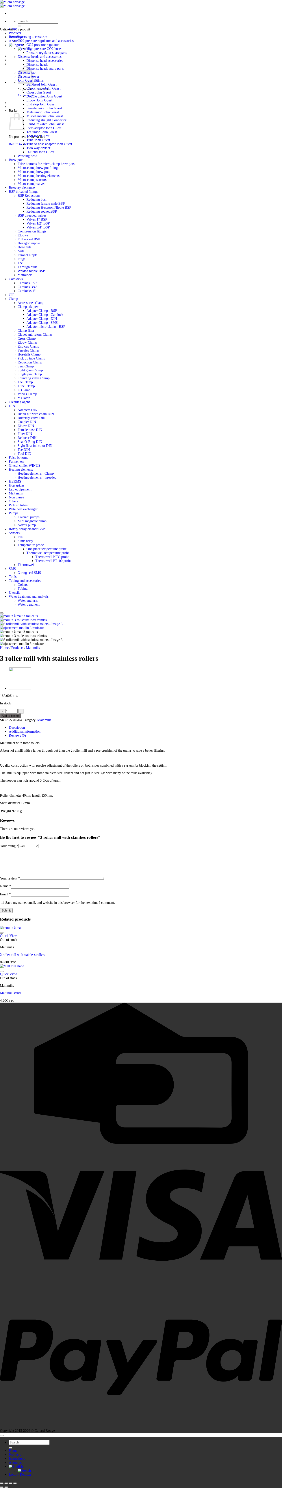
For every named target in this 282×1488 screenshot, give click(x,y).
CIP (11, 295)
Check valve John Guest (43, 88)
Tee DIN (24, 449)
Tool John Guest (37, 136)
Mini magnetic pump (32, 521)
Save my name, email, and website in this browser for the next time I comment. (60, 902)
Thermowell (26, 565)
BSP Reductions (29, 195)
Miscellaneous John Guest (44, 116)
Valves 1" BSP (36, 219)
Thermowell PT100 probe (53, 561)
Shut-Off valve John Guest (45, 124)
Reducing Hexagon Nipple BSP (48, 207)
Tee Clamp (25, 382)
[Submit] (19, 26)
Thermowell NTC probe (52, 557)
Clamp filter (26, 330)
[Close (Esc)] (15, 1483)
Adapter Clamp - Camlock (44, 314)
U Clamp (24, 390)
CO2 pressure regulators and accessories (46, 41)
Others (13, 501)
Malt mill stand (10, 993)
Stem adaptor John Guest (43, 128)
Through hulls (27, 267)
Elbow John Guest (39, 100)
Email (5, 894)
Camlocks (16, 279)
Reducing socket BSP (41, 211)
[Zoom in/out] (2, 1483)
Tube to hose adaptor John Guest (49, 144)
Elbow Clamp (27, 342)
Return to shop (19, 144)
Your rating (9, 846)
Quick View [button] (8, 936)
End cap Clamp (28, 346)
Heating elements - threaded (37, 477)
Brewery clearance (22, 187)
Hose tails (24, 247)
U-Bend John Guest (40, 152)
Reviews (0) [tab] (17, 735)
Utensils (14, 592)
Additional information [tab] (25, 731)
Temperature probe (31, 545)
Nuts (21, 251)
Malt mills (16, 493)
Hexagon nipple (29, 243)
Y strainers (25, 275)
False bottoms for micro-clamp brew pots (46, 164)
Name (5, 886)
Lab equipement (20, 489)
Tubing (23, 588)
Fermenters (16, 461)
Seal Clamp (26, 366)
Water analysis (28, 600)
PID (20, 537)
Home (4, 647)
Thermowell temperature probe (47, 553)
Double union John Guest (44, 96)
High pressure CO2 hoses (44, 49)
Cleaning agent (19, 402)
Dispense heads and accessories (39, 56)
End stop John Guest (40, 104)
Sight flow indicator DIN (35, 445)
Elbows (23, 235)
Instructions (17, 1458)
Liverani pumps (28, 517)
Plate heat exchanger (23, 509)
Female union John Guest (44, 108)
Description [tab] (17, 727)
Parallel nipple (27, 255)
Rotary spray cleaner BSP (27, 529)
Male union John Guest (42, 112)
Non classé (16, 497)
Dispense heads (37, 64)
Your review (10, 878)
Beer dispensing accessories (28, 37)
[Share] (10, 1483)
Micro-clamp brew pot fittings (38, 168)
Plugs (21, 259)
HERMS (15, 481)
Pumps (13, 513)
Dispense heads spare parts (45, 68)
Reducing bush (36, 199)
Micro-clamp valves (31, 183)
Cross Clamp (27, 338)
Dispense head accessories (44, 60)
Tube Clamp (26, 386)
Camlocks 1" (27, 291)
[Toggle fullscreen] (6, 1483)
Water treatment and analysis (28, 596)
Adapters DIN (27, 410)
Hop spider (16, 485)
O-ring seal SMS (29, 573)
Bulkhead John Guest (41, 84)
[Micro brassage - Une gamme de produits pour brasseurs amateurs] (12, 4)
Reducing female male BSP (45, 203)
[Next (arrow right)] (6, 1487)
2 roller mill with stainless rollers (22, 954)
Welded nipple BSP (31, 271)
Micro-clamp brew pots (34, 172)
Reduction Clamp (30, 362)
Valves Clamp (27, 394)
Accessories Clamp (31, 303)
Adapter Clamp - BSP (41, 311)
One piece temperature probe (46, 549)
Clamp (13, 299)
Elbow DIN (26, 426)
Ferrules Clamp (28, 350)
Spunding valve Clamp (34, 378)
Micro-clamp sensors (32, 180)
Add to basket (11, 715)
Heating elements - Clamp (36, 473)
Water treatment (28, 604)
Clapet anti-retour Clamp (35, 334)
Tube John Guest (38, 140)
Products (15, 33)
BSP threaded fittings (23, 191)
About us (15, 1462)
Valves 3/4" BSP (38, 227)
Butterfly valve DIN (32, 418)
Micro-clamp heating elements (38, 176)
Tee (20, 263)
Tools (13, 576)
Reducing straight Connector (46, 120)
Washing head (27, 156)
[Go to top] (2, 1435)
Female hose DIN (30, 430)
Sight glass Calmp (30, 370)
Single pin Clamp (30, 374)
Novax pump (27, 525)
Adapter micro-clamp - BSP (45, 326)
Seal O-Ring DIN (30, 442)
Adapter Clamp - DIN (41, 318)
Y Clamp (24, 398)
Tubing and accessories (25, 580)
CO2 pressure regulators (43, 45)
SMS (12, 569)
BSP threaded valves (32, 215)
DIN (12, 406)
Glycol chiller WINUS (24, 465)
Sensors (14, 533)
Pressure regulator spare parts (46, 52)
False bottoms (18, 457)
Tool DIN (24, 453)
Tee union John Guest (41, 132)
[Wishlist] (2, 613)
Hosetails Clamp (29, 354)
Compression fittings (32, 231)
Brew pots (16, 160)
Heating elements (21, 469)
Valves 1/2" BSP (38, 223)
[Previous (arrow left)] (2, 1487)
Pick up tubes (18, 505)
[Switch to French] (24, 1470)
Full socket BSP (29, 239)
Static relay (25, 541)
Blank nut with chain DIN (36, 414)
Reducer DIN (27, 438)
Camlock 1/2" (27, 283)
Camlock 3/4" (27, 287)
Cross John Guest (38, 92)
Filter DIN (25, 434)
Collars (23, 584)
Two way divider (38, 148)
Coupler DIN (27, 422)
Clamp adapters (28, 307)
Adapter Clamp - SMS (42, 322)
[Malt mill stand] (20, 688)
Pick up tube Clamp (31, 358)
